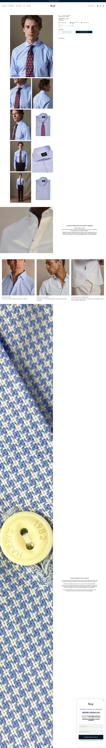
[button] (4, 6)
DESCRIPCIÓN (61, 38)
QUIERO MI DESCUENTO (91, 737)
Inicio (59, 15)
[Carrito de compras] (103, 6)
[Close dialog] (103, 700)
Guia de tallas (61, 29)
